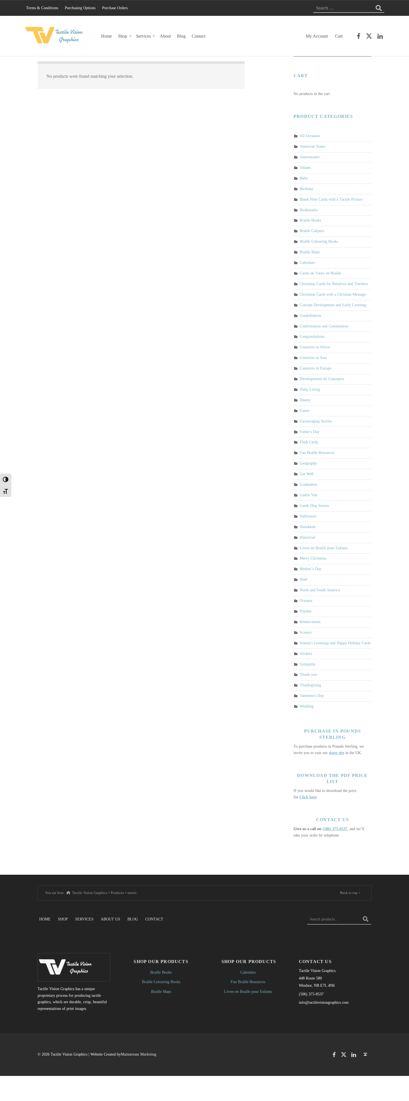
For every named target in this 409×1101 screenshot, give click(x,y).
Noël (303, 579)
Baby (304, 178)
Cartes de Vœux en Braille (320, 273)
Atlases (305, 167)
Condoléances (310, 315)
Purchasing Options (80, 8)
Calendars (307, 262)
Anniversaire (310, 157)
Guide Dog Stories (314, 505)
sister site (336, 752)
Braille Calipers (312, 231)
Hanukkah (308, 526)
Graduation (308, 484)
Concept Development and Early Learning (333, 305)
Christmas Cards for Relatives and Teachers (334, 283)
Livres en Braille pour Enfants (324, 548)
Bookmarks (308, 210)
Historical (307, 537)
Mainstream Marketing (138, 1054)
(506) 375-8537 (334, 829)
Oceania (306, 600)
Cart (339, 36)
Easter (304, 410)
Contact (198, 36)
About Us (110, 919)
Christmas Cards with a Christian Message (333, 294)
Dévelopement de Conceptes (322, 378)
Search (365, 919)
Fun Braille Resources (317, 453)
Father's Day (309, 431)
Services (143, 36)
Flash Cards (309, 442)
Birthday (306, 188)
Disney (305, 400)
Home (106, 36)
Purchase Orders (115, 8)
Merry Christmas (313, 558)
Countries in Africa (315, 347)
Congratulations (312, 336)
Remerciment (310, 621)
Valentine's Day (312, 696)
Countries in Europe (315, 368)
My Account (317, 36)
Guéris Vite (308, 495)
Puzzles (305, 611)
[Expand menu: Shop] (130, 36)
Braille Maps (310, 252)
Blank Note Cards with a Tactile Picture (331, 199)
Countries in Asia (313, 358)
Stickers (306, 653)
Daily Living (310, 389)
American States (312, 146)
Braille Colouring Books (319, 241)
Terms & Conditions (42, 8)
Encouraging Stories (316, 421)
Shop (122, 36)
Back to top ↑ (350, 893)
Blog (181, 36)
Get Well (307, 473)
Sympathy (308, 664)
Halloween (308, 516)
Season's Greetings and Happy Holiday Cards (335, 643)
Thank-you (308, 674)
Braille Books (310, 220)
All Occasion (310, 135)
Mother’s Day (310, 569)
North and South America (320, 590)
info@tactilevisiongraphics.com (324, 1002)
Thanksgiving (310, 685)
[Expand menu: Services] (153, 36)
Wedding (307, 706)
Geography (308, 463)
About (165, 36)
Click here (308, 797)
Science (306, 632)
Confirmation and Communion (324, 326)
